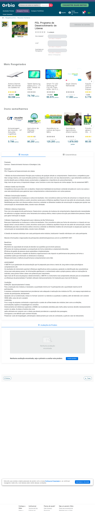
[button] (89, 12)
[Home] (8, 5)
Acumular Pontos (8, 11)
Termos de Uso (33, 508)
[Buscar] (51, 5)
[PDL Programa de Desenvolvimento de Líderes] (4, 24)
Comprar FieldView (37, 11)
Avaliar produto (72, 358)
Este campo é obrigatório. (55, 38)
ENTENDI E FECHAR (82, 482)
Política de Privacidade (52, 481)
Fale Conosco (48, 508)
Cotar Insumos (7, 14)
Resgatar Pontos (22, 11)
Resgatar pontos (10, 18)
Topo (88, 378)
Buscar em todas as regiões (29, 5)
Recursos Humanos (24, 18)
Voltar (7, 378)
